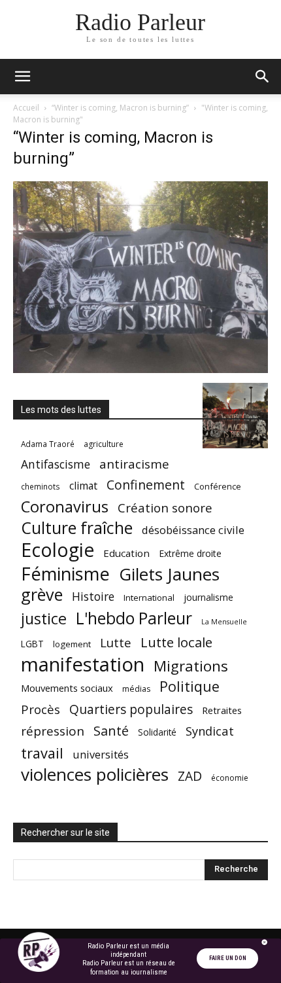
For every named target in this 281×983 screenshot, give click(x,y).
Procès (40, 709)
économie (229, 777)
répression (52, 731)
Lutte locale (176, 642)
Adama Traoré (47, 443)
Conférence (217, 486)
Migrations (191, 666)
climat (83, 486)
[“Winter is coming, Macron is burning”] (140, 369)
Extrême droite (190, 553)
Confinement (146, 485)
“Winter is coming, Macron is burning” (120, 107)
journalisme (208, 597)
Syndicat (210, 731)
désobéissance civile (193, 530)
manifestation (82, 664)
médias (136, 688)
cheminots (40, 486)
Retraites (222, 710)
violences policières (95, 774)
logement (72, 644)
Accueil (26, 107)
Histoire (93, 596)
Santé (111, 731)
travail (42, 753)
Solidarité (157, 732)
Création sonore (165, 507)
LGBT (32, 644)
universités (101, 754)
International (149, 597)
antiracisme (134, 464)
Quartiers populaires (131, 709)
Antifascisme (55, 464)
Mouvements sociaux (67, 687)
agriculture (104, 444)
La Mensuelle (224, 621)
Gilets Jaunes (169, 574)
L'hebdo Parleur (134, 618)
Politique (189, 686)
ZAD (190, 776)
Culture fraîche (77, 528)
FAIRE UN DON (227, 958)
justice (44, 619)
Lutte (115, 642)
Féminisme (65, 574)
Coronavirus (64, 507)
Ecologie (57, 550)
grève (42, 594)
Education (126, 553)
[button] (22, 76)
